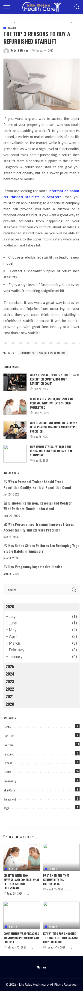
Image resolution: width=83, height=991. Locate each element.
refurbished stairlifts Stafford (43, 353)
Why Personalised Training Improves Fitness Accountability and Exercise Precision (53, 427)
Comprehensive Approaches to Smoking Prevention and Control (21, 938)
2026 (10, 607)
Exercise (8, 744)
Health (11, 28)
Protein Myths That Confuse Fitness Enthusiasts (56, 879)
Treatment (9, 799)
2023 (10, 681)
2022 (10, 689)
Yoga (6, 807)
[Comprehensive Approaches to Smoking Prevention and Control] (21, 915)
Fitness (7, 762)
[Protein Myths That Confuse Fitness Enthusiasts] (61, 857)
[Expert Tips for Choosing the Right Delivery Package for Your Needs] (61, 915)
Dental (7, 726)
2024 (10, 674)
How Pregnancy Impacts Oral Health (35, 566)
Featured (8, 753)
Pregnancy (9, 780)
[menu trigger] (9, 7)
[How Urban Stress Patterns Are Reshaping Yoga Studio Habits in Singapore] (15, 454)
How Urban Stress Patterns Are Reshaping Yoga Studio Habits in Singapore (51, 451)
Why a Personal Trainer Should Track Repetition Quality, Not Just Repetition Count (54, 379)
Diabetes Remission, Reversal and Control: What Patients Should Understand (51, 403)
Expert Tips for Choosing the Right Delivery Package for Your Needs (60, 938)
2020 (10, 704)
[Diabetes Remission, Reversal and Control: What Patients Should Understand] (15, 406)
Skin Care (9, 790)
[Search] (77, 7)
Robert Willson (20, 50)
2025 (10, 666)
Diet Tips (9, 735)
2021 (10, 696)
